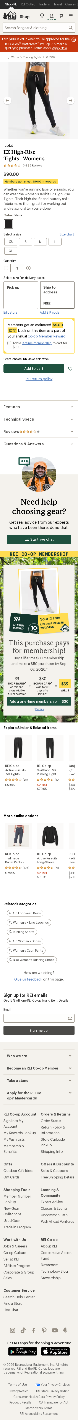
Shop (24, 16)
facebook (33, 1330)
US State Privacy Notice (52, 1391)
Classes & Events (54, 1208)
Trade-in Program (17, 1227)
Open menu (70, 15)
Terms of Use (17, 1384)
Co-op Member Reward (46, 336)
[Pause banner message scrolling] (73, 39)
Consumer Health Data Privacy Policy (38, 1397)
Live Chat (10, 1310)
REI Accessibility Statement (39, 1413)
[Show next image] (71, 100)
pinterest (44, 1330)
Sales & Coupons (54, 1170)
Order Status (51, 1121)
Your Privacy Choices (55, 1384)
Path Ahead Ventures (57, 1221)
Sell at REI (11, 1259)
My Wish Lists (14, 1139)
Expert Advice (52, 1202)
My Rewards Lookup (19, 1133)
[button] (39, 100)
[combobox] (39, 28)
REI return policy (39, 379)
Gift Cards (11, 1177)
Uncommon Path (54, 1215)
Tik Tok (23, 1330)
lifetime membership (37, 343)
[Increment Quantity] (28, 268)
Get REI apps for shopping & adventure (39, 1343)
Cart (61, 15)
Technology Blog (54, 1271)
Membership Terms (39, 1408)
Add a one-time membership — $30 (39, 701)
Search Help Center (19, 1297)
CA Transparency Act (53, 1402)
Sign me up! (39, 1030)
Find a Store (12, 1303)
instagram (12, 1330)
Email (7, 1009)
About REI (49, 1246)
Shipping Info (52, 1151)
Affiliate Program (16, 1266)
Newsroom (49, 1265)
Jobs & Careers (15, 1246)
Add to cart (33, 368)
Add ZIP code (49, 312)
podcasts (65, 1330)
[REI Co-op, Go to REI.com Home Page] (9, 15)
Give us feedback (28, 979)
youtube (54, 1330)
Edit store (10, 312)
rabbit (8, 145)
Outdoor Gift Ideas (18, 1170)
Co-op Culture (14, 1253)
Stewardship (51, 1278)
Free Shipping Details (57, 1177)
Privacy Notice (19, 1391)
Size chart (67, 234)
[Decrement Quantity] (6, 268)
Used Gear (11, 1220)
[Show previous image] (7, 100)
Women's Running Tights (26, 57)
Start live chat (42, 539)
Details (63, 1000)
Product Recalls (20, 1402)
